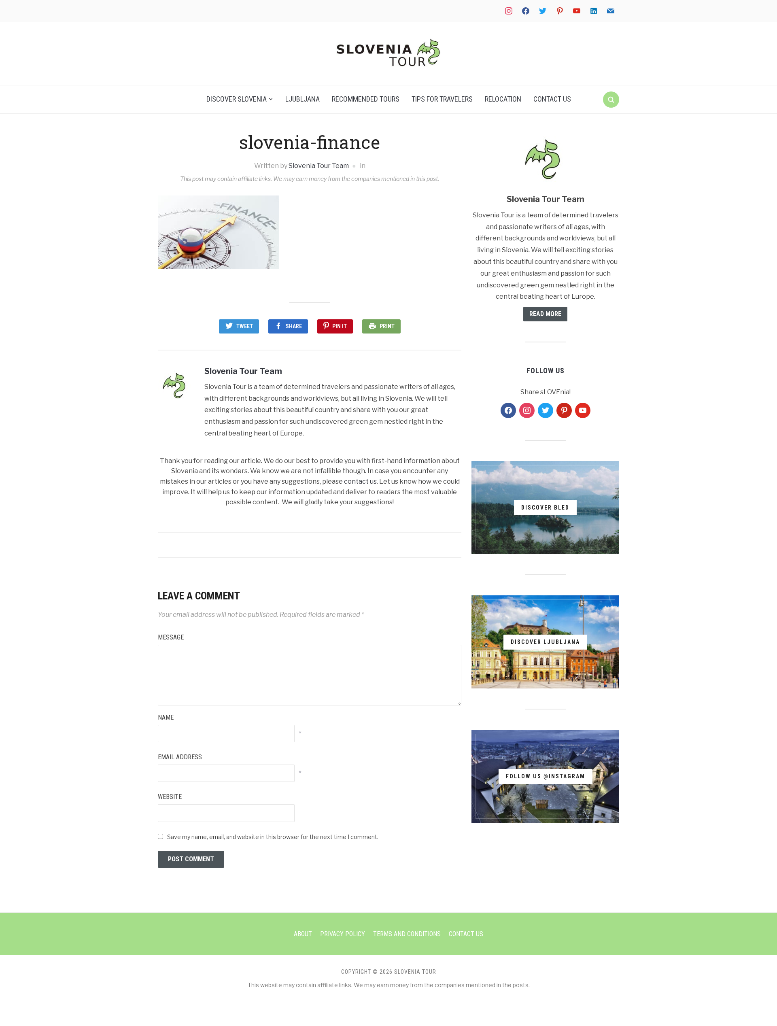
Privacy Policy (342, 934)
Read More (545, 314)
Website (170, 797)
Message (171, 637)
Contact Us (552, 99)
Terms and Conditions (407, 934)
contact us (360, 481)
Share (294, 326)
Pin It (339, 326)
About (303, 934)
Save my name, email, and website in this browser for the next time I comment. (272, 836)
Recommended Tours (365, 99)
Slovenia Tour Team (319, 166)
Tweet (244, 326)
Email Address (180, 757)
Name (166, 717)
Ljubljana (302, 99)
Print (387, 326)
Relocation (503, 99)
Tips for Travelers (442, 99)
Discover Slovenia (236, 99)
